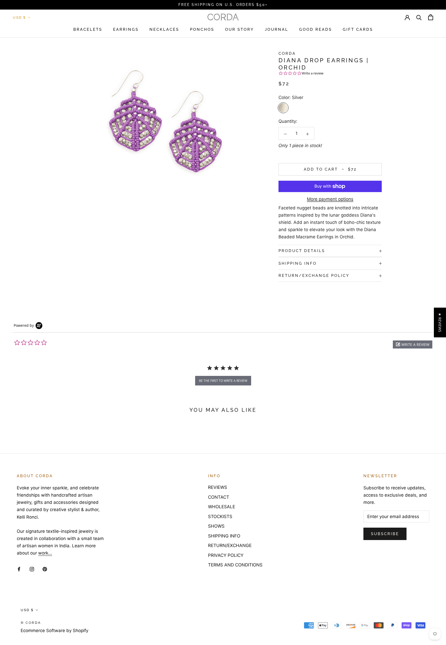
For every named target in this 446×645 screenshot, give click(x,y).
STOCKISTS (220, 516)
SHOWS (216, 526)
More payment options (330, 199)
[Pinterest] (45, 568)
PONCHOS (202, 29)
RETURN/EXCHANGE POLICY (313, 276)
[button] (412, 344)
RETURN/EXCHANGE (230, 545)
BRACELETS (87, 29)
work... (45, 553)
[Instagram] (32, 568)
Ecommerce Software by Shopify (54, 630)
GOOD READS (315, 29)
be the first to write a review (223, 380)
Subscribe (385, 534)
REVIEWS (217, 487)
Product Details (301, 250)
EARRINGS (126, 29)
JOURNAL (276, 29)
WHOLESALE (221, 506)
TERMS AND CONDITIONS (235, 564)
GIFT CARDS (358, 29)
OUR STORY (239, 29)
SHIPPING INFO (297, 263)
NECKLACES (164, 29)
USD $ (19, 17)
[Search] (419, 17)
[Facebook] (19, 568)
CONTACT (218, 497)
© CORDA (31, 623)
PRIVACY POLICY (225, 555)
